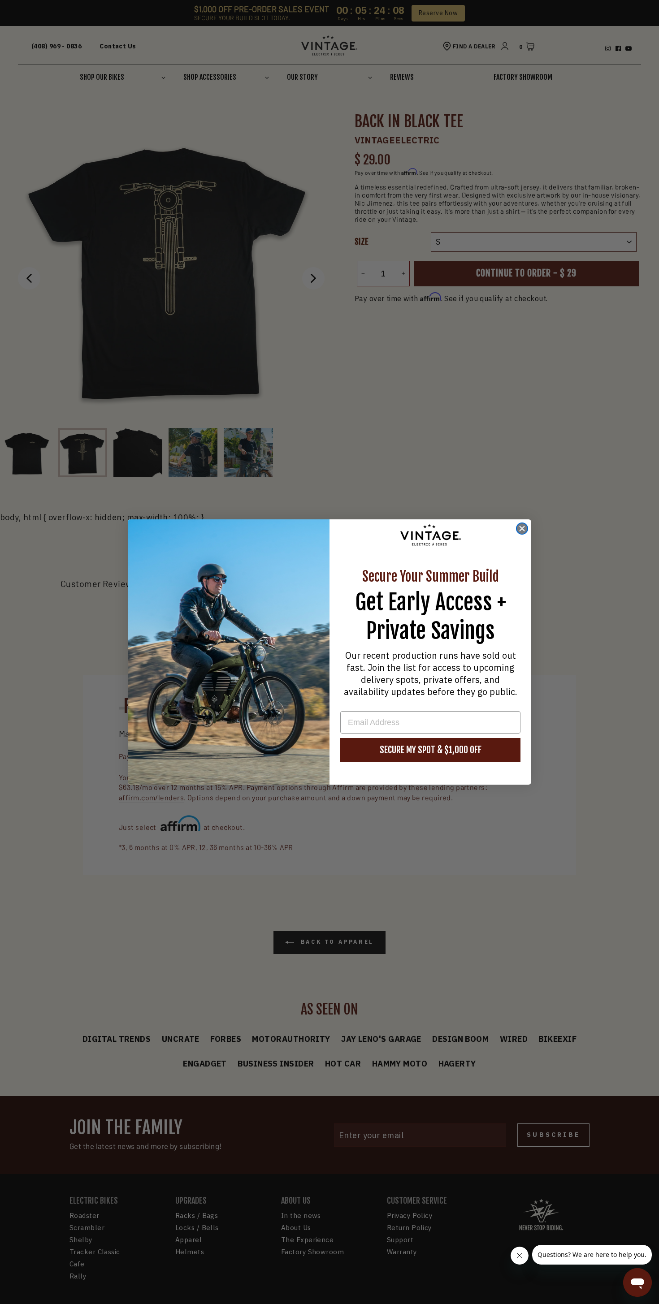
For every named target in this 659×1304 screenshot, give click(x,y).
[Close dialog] (522, 528)
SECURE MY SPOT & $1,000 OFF (430, 750)
